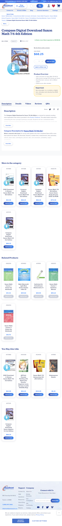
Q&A (48, 104)
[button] (48, 6)
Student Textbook (35, 117)
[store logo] (7, 5)
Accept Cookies (20, 521)
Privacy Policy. (40, 515)
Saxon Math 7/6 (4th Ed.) (18, 18)
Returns (20, 508)
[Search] (39, 6)
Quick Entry (21, 502)
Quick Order (10, 14)
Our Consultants (29, 500)
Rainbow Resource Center (8, 488)
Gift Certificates (29, 504)
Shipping (20, 505)
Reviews (38, 104)
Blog (31, 10)
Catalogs (55, 10)
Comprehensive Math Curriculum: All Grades (24, 16)
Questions (21, 497)
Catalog (28, 508)
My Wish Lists (53, 6)
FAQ (19, 494)
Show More (8, 125)
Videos (28, 104)
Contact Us (10, 10)
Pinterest (54, 109)
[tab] (5, 23)
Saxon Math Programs (43, 16)
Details (18, 104)
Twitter (50, 109)
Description (7, 104)
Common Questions (43, 10)
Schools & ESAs (21, 10)
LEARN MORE (34, 1)
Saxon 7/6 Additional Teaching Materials (36, 18)
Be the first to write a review (42, 47)
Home (3, 16)
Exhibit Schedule (29, 495)
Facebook (58, 109)
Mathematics (9, 16)
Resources (21, 500)
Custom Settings (39, 521)
